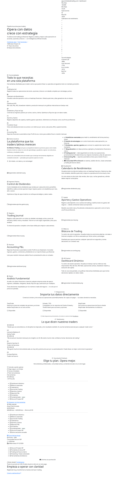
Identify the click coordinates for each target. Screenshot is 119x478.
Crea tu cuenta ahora (13, 473)
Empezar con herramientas (16, 402)
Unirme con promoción (48, 460)
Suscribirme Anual (14, 435)
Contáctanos (20, 462)
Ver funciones (22, 42)
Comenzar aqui (12, 42)
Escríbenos (75, 316)
